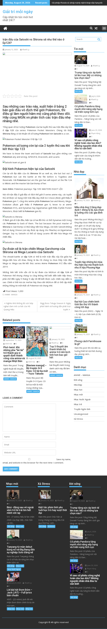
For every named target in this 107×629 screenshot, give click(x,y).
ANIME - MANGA (11, 294)
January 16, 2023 (47, 500)
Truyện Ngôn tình (82, 409)
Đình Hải (8, 344)
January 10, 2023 (15, 540)
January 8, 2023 (15, 583)
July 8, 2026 (95, 96)
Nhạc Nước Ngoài (82, 399)
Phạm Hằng (95, 133)
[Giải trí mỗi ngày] (5, 28)
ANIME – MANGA (82, 375)
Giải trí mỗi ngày (18, 11)
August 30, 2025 (34, 358)
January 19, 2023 (58, 339)
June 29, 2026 (96, 130)
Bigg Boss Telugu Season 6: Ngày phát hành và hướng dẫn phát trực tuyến (55, 306)
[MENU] (104, 28)
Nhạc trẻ (78, 404)
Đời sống (78, 91)
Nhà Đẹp (78, 241)
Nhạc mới (78, 394)
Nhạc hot (78, 389)
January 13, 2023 (15, 500)
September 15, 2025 (13, 340)
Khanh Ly (25, 49)
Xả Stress (78, 418)
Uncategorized (81, 414)
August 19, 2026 (82, 65)
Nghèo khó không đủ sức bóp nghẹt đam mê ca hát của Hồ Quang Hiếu (18, 306)
